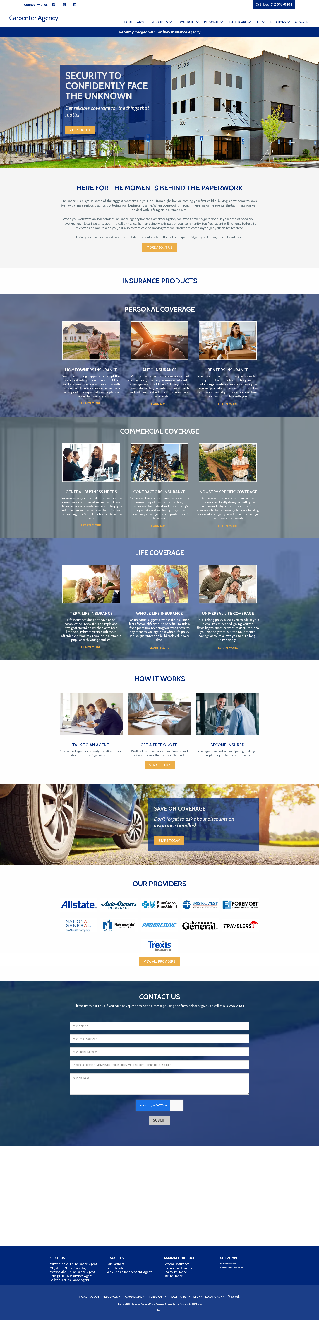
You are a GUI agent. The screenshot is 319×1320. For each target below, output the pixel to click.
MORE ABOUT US (159, 247)
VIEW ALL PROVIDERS (159, 961)
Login (159, 1310)
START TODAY (159, 765)
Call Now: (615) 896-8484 (273, 4)
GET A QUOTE (80, 130)
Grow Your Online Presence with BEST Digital (183, 1304)
